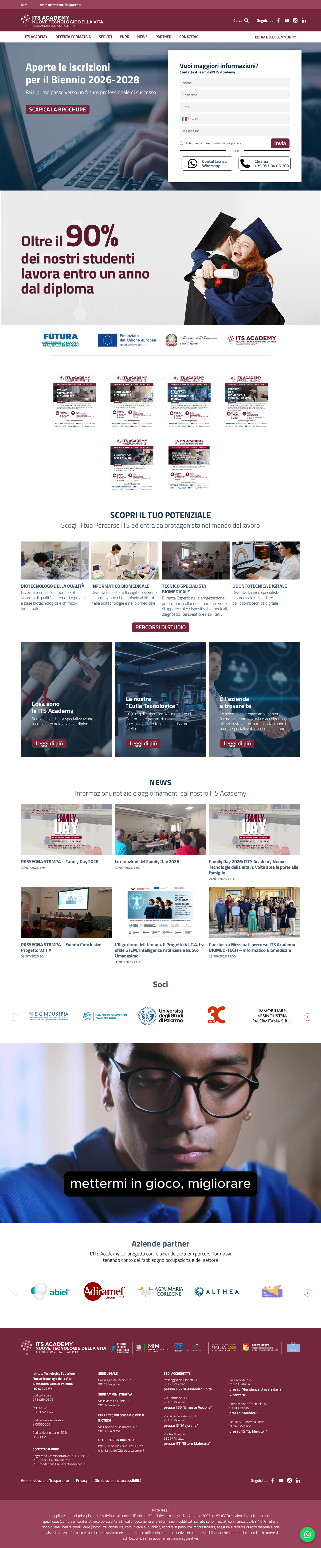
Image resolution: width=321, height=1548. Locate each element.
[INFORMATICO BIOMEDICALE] (125, 560)
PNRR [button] (124, 36)
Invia (280, 143)
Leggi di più (49, 743)
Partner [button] (163, 36)
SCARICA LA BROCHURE (57, 109)
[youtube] (287, 20)
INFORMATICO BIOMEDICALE (120, 586)
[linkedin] (304, 20)
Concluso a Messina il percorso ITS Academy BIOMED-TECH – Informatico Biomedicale (252, 947)
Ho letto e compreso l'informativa (213, 143)
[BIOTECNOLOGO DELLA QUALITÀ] (55, 560)
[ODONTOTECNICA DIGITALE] (266, 560)
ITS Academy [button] (36, 36)
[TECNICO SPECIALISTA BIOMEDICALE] (196, 560)
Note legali (160, 1510)
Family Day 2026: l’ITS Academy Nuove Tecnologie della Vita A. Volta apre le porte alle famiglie (253, 867)
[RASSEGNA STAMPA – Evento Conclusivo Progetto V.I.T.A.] (66, 912)
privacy (236, 143)
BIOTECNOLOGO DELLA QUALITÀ (52, 586)
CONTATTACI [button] (189, 36)
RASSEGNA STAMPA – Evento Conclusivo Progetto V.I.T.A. (61, 947)
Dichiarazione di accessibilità (118, 1480)
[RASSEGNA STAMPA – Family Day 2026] (66, 829)
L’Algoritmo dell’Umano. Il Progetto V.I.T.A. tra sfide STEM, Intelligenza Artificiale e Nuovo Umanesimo (159, 950)
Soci (160, 984)
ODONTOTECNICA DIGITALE (259, 586)
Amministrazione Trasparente (45, 1480)
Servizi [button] (105, 36)
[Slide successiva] (307, 1017)
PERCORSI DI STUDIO (160, 627)
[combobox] (189, 118)
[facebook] (278, 20)
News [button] (142, 36)
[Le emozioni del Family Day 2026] (160, 829)
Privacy (82, 1480)
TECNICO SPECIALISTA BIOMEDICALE (184, 588)
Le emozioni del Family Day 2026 (147, 861)
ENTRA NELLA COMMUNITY (275, 37)
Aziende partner (160, 1243)
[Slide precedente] (13, 1017)
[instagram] (295, 20)
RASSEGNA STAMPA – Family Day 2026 (59, 861)
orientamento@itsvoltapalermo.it (121, 1450)
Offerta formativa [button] (73, 36)
